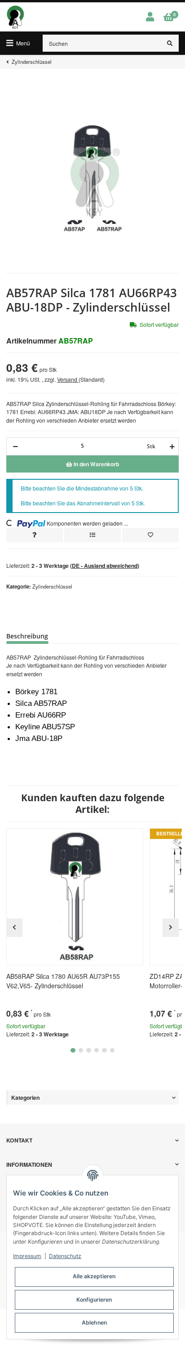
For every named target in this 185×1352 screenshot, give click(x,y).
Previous (14, 928)
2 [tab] (81, 1050)
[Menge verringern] (15, 446)
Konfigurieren (94, 1299)
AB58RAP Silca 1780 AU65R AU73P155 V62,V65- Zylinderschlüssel (63, 981)
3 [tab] (88, 1050)
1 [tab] (72, 1050)
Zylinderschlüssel (52, 586)
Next (171, 928)
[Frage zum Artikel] (34, 535)
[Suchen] (170, 43)
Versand (68, 379)
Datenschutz (65, 1256)
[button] (150, 17)
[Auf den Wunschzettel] (150, 535)
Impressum (27, 1256)
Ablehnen (94, 1322)
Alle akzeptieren (94, 1276)
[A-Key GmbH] (15, 17)
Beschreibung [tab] (27, 636)
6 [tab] (112, 1050)
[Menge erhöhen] (170, 446)
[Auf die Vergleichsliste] (92, 535)
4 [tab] (96, 1050)
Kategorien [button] (25, 1097)
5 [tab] (104, 1050)
